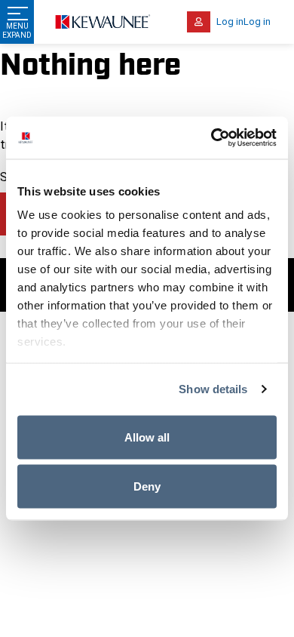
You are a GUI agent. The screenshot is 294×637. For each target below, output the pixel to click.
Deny (147, 486)
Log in (229, 21)
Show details (213, 389)
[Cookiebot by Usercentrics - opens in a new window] (211, 138)
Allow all (147, 436)
